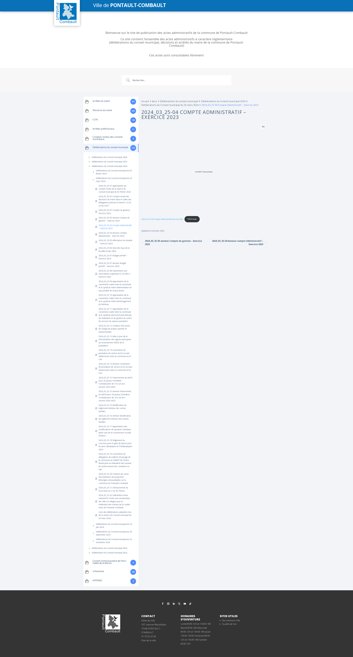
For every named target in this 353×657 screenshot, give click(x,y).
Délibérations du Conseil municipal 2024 (109, 166)
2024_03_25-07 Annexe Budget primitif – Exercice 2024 (112, 264)
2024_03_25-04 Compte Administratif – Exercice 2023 (115, 227)
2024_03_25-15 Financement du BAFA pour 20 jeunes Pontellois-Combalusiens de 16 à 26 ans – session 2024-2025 (115, 382)
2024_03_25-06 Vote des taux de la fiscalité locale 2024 (114, 249)
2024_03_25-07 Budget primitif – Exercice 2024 (113, 257)
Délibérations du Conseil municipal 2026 (109, 157)
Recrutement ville (231, 620)
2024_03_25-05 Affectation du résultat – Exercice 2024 (115, 242)
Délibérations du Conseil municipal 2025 (109, 161)
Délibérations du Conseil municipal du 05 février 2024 (114, 172)
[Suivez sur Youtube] (185, 603)
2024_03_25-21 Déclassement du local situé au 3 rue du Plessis (113, 489)
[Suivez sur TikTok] (190, 603)
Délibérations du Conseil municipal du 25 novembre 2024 (114, 541)
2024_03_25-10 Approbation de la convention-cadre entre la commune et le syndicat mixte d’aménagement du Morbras (115, 300)
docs (154, 101)
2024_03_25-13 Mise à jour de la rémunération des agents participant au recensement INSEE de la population (115, 341)
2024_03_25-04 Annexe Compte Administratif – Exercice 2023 (113, 234)
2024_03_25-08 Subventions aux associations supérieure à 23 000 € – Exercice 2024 (115, 273)
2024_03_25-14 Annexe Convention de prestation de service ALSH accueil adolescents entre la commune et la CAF (115, 368)
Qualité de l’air (229, 624)
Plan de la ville (148, 640)
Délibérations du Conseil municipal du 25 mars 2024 (114, 179)
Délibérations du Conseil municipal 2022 (109, 552)
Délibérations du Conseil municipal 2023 (109, 548)
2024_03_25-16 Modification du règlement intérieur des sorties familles (112, 408)
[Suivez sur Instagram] (168, 603)
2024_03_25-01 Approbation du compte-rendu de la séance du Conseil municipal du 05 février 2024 (115, 188)
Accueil (145, 101)
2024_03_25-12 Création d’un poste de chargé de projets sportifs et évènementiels (114, 328)
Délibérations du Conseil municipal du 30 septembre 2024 (114, 533)
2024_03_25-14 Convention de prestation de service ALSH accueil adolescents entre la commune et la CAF (115, 355)
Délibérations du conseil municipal (179, 101)
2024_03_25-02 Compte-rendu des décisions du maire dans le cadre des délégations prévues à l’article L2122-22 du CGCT (115, 201)
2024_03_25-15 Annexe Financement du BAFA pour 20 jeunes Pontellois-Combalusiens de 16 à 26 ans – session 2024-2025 (115, 396)
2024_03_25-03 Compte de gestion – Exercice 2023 (115, 211)
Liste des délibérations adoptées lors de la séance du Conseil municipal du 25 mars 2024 (115, 515)
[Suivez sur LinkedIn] (174, 603)
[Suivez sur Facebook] (163, 603)
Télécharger (192, 219)
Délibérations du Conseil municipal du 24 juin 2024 (114, 525)
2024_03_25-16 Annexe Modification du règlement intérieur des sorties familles (115, 418)
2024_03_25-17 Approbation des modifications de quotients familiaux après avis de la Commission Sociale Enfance (115, 431)
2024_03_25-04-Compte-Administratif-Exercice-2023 (162, 219)
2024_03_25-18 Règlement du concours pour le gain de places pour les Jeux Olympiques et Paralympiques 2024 (115, 445)
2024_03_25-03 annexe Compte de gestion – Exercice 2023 (114, 219)
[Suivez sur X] (179, 603)
